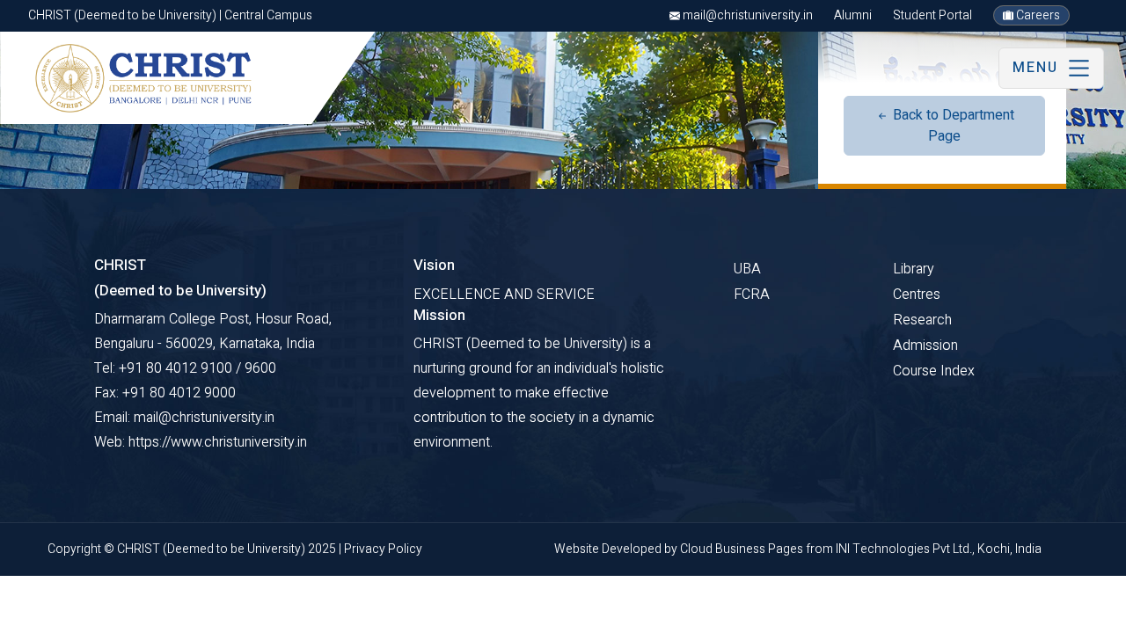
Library (913, 269)
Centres (916, 294)
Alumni (853, 15)
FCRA (752, 294)
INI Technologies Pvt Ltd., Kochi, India (939, 549)
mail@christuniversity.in (746, 15)
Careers (1036, 15)
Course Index (934, 371)
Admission (925, 345)
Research (922, 320)
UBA (747, 269)
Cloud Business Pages (743, 549)
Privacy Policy (383, 549)
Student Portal (932, 15)
